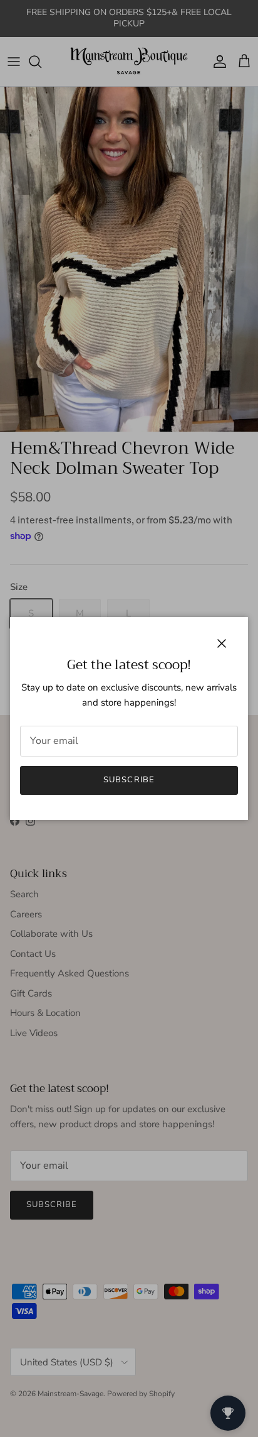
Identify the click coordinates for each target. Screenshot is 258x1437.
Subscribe (128, 779)
